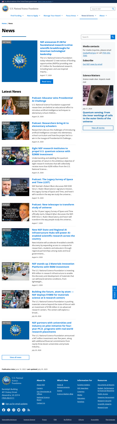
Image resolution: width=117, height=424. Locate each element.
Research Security (104, 401)
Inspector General (29, 420)
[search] (113, 8)
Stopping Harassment (106, 397)
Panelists (80, 402)
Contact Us (41, 403)
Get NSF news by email (92, 64)
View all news (15, 357)
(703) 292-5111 (8, 398)
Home (4, 23)
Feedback (115, 295)
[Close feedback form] (114, 288)
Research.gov (103, 407)
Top (112, 360)
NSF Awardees (82, 388)
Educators (81, 398)
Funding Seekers (83, 385)
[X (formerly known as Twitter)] (9, 410)
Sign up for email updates (16, 403)
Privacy (44, 420)
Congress (80, 391)
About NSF (41, 385)
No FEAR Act (68, 420)
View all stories (98, 128)
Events (59, 391)
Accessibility (95, 420)
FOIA (55, 420)
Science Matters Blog (65, 394)
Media (79, 395)
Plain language (110, 420)
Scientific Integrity (104, 404)
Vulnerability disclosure (9, 420)
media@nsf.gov (89, 53)
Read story (46, 81)
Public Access (103, 394)
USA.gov (81, 420)
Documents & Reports (106, 385)
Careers (40, 388)
